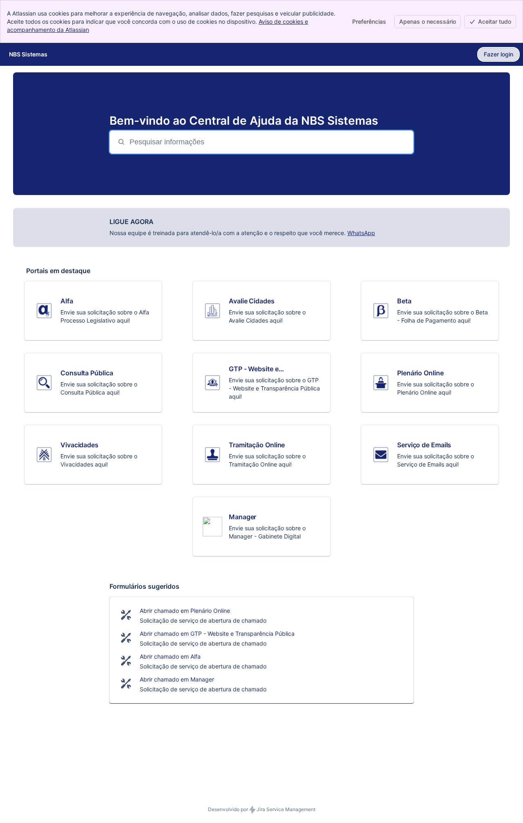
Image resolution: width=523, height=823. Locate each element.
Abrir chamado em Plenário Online (185, 610)
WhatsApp (361, 232)
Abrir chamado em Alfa (170, 656)
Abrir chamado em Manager (177, 679)
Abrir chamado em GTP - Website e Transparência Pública (217, 633)
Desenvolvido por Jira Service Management (261, 809)
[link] (93, 310)
